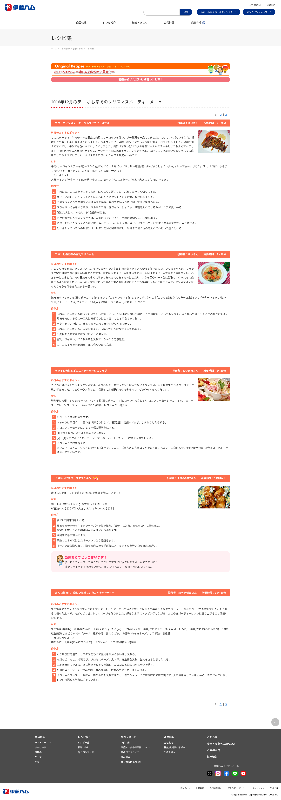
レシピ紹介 (109, 22)
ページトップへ (275, 722)
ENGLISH (274, 788)
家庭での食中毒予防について (136, 747)
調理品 (38, 752)
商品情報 (81, 22)
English (271, 4)
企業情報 (169, 22)
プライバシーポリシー (237, 788)
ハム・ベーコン (43, 742)
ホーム (54, 48)
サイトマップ (258, 788)
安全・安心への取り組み (221, 744)
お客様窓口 (255, 4)
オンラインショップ (257, 12)
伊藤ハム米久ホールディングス (217, 12)
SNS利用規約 (215, 788)
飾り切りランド (86, 752)
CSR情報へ (169, 752)
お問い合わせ (184, 788)
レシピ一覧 (83, 742)
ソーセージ (40, 747)
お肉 (37, 762)
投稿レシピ (78, 48)
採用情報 (196, 22)
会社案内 (168, 742)
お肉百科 (125, 742)
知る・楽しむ (140, 22)
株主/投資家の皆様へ (174, 747)
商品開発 (125, 757)
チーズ (38, 757)
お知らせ (212, 737)
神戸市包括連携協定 (131, 762)
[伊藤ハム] (21, 11)
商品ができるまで (130, 752)
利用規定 (200, 788)
